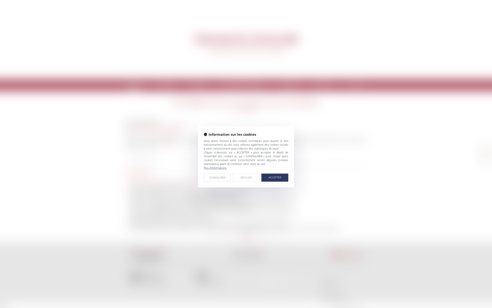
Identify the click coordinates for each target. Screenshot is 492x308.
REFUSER (246, 177)
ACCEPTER (275, 177)
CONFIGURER (217, 177)
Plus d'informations (215, 168)
